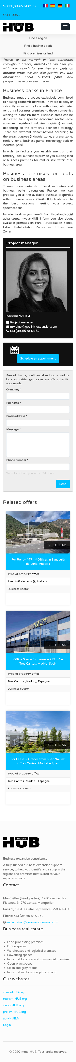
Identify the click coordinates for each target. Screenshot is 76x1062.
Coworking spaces (19, 955)
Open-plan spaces (19, 963)
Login (7, 1025)
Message (12, 429)
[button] (11, 15)
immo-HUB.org (13, 992)
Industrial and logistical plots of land (31, 972)
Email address (15, 416)
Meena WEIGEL (20, 316)
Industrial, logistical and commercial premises (38, 959)
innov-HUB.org (13, 1005)
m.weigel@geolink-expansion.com (33, 326)
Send (62, 484)
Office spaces (17, 946)
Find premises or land (38, 53)
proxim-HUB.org (14, 1012)
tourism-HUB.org (15, 999)
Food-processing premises (25, 942)
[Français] (45, 6)
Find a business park (38, 46)
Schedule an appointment (38, 358)
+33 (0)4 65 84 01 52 (21, 6)
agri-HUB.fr (11, 1018)
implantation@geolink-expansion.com (32, 922)
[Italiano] (67, 6)
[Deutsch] (60, 6)
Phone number (16, 460)
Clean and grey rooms (22, 968)
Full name (12, 402)
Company (12, 389)
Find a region (38, 38)
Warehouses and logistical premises (31, 951)
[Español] (52, 6)
